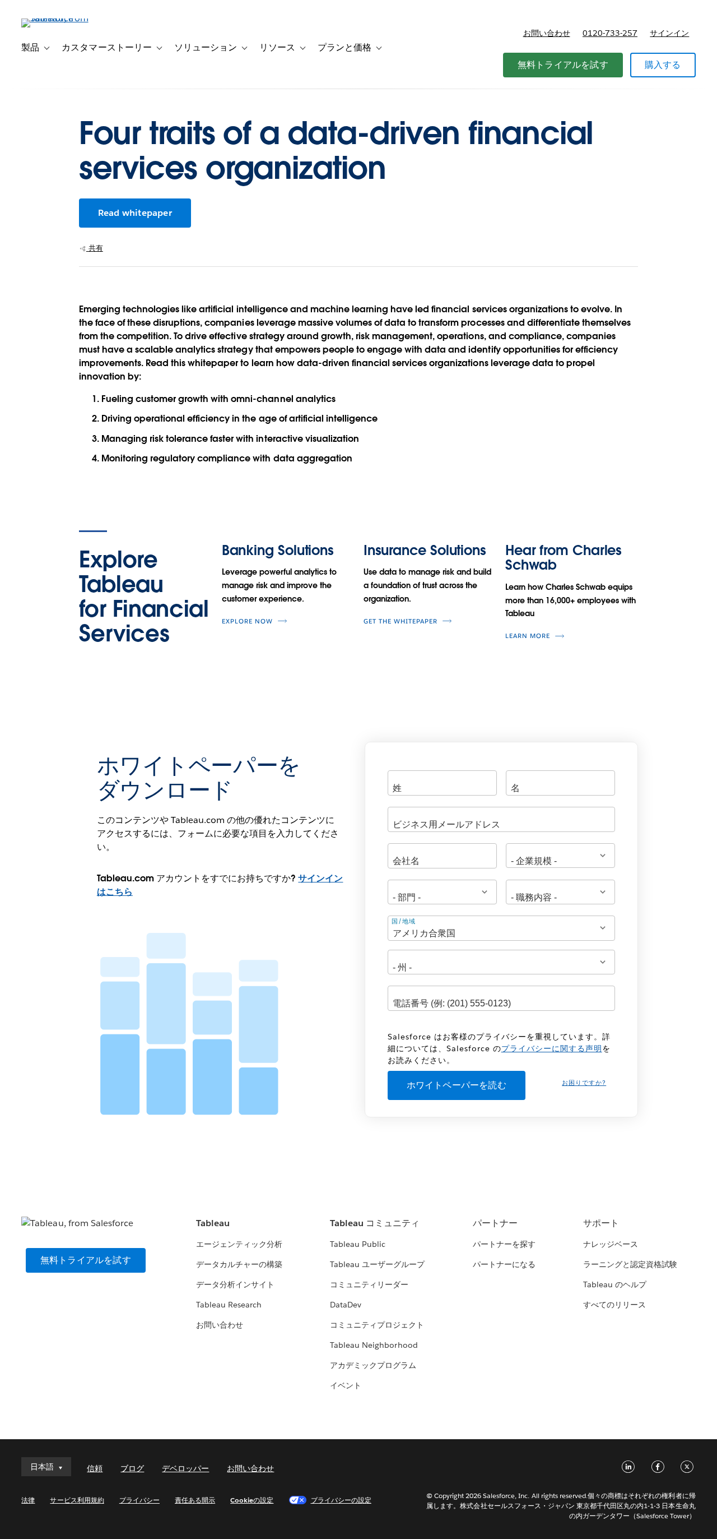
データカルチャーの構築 (239, 1264)
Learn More (527, 636)
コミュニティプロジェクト (377, 1325)
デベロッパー (185, 1468)
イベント (345, 1385)
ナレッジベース (610, 1244)
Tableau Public (357, 1244)
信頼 (95, 1468)
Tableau (213, 1223)
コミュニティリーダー (369, 1284)
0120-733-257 (610, 33)
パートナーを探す (504, 1244)
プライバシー (139, 1500)
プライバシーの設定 (341, 1500)
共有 (94, 248)
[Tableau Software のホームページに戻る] (63, 18)
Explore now (247, 621)
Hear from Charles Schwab (563, 558)
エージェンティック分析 (239, 1244)
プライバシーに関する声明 (551, 1048)
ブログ (132, 1468)
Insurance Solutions (425, 550)
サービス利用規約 (77, 1500)
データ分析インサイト (235, 1284)
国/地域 (404, 921)
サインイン (669, 33)
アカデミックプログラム (373, 1365)
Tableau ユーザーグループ (377, 1264)
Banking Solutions (278, 550)
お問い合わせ (546, 33)
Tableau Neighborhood (373, 1345)
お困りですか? (584, 1083)
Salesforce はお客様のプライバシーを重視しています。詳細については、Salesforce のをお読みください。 (499, 1048)
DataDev (345, 1305)
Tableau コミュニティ (375, 1223)
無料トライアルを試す (563, 65)
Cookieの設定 (251, 1500)
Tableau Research (229, 1305)
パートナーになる (504, 1264)
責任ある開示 (195, 1500)
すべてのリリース (614, 1305)
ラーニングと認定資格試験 (630, 1264)
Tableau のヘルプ (614, 1284)
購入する (663, 65)
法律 (28, 1500)
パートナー (495, 1223)
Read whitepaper (135, 213)
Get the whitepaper (400, 621)
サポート (601, 1223)
